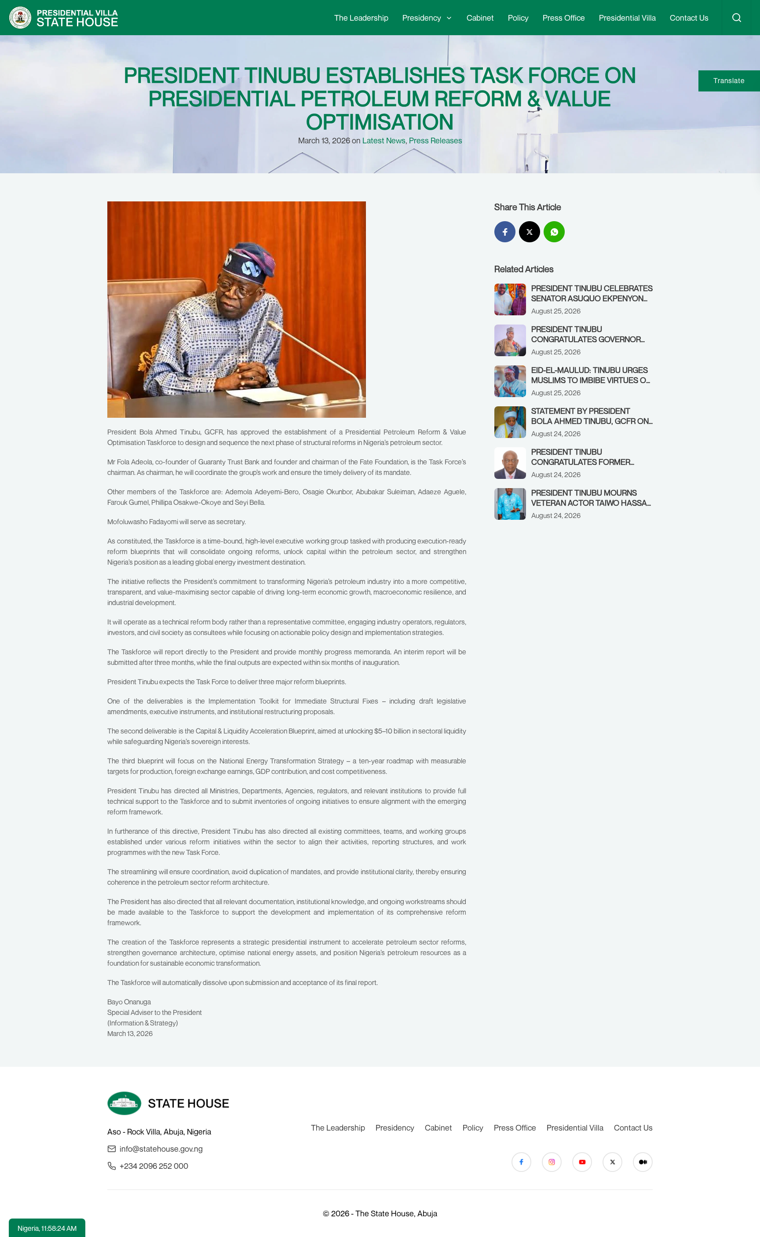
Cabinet (480, 17)
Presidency (421, 17)
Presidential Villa (627, 17)
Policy (518, 17)
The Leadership (361, 17)
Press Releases (435, 140)
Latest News (384, 140)
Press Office (564, 17)
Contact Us (689, 17)
